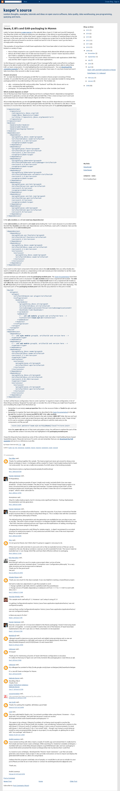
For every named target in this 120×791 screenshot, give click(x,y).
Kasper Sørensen (15, 476)
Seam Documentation (62, 276)
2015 (88, 30)
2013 (88, 37)
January (91, 81)
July (89, 60)
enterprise (21, 447)
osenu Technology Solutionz (18, 685)
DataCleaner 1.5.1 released (96, 73)
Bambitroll (12, 635)
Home (41, 781)
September (92, 57)
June (89, 63)
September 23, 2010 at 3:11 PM (17, 698)
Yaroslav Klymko (14, 596)
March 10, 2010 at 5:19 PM (16, 645)
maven (33, 447)
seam (50, 447)
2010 (88, 47)
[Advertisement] (91, 124)
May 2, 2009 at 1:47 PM (15, 493)
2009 (88, 50)
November (92, 53)
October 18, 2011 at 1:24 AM (17, 734)
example (27, 447)
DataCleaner (88, 170)
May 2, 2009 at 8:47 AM (15, 471)
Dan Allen (12, 458)
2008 (88, 85)
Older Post (73, 781)
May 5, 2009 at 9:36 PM (15, 504)
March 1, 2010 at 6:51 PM (15, 631)
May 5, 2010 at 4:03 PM (15, 674)
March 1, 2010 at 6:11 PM (15, 617)
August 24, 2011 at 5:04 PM (16, 707)
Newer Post (8, 781)
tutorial (55, 447)
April (90, 67)
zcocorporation (14, 693)
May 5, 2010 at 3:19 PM (15, 660)
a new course (26, 32)
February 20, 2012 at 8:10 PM (17, 774)
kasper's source (18, 10)
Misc (10, 540)
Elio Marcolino (14, 557)
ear (13, 447)
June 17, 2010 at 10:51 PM (16, 689)
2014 (88, 33)
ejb (16, 447)
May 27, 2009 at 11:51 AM (16, 592)
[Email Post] (23, 444)
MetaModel (87, 167)
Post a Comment (9, 778)
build (10, 447)
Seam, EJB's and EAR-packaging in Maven (30, 28)
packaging (45, 447)
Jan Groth (12, 702)
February (91, 77)
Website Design (14, 678)
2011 (88, 44)
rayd (10, 712)
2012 (88, 40)
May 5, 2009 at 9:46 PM (15, 536)
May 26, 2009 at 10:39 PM (16, 573)
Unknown (12, 649)
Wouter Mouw (14, 577)
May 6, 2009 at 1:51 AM (15, 553)
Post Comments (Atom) (21, 785)
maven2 (38, 447)
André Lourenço (14, 739)
